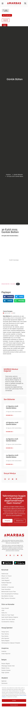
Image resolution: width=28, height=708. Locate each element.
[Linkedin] (21, 555)
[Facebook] (10, 555)
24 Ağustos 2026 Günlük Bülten (12, 456)
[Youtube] (17, 555)
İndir (18, 284)
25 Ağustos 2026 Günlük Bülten (12, 440)
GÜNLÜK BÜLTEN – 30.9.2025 (8, 284)
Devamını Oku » (9, 415)
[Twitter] (6, 555)
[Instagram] (14, 555)
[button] (3, 3)
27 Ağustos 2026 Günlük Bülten (12, 407)
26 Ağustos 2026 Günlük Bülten (12, 423)
